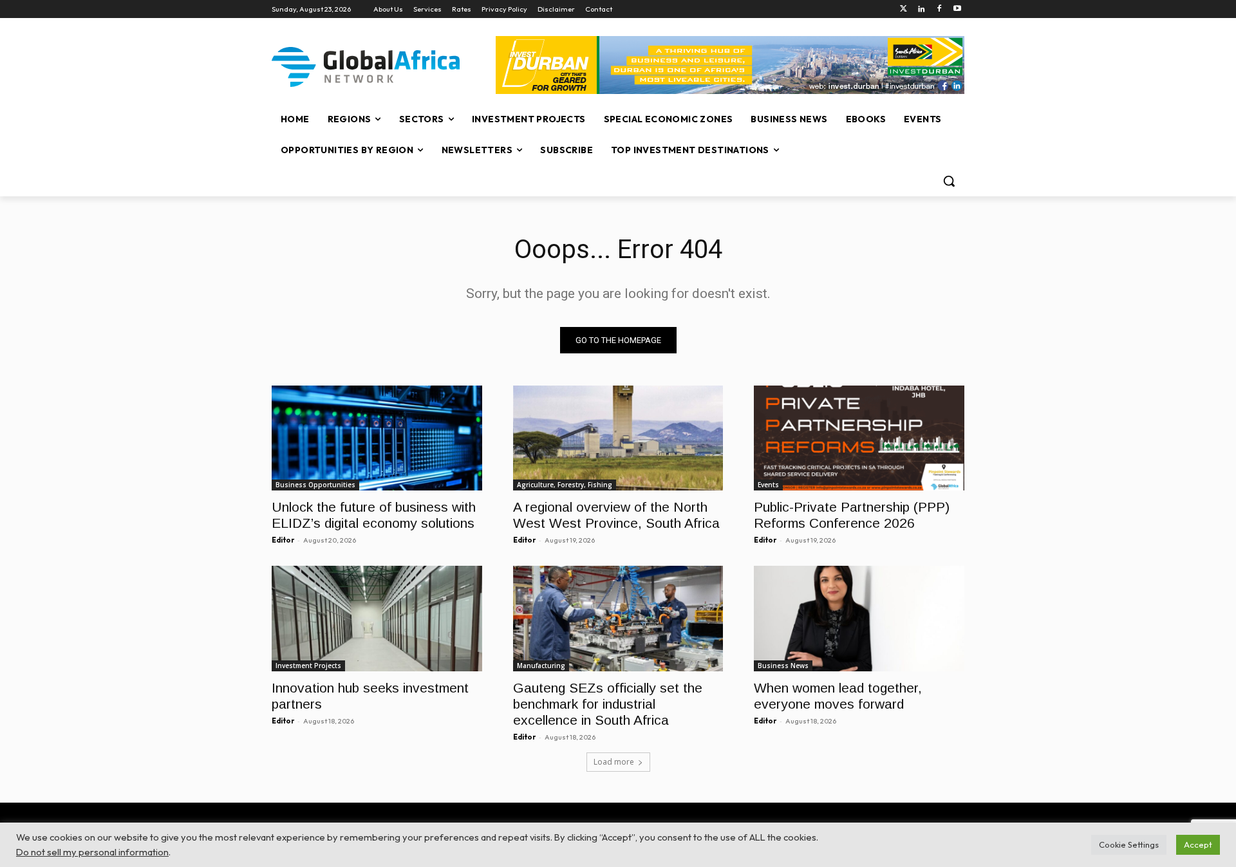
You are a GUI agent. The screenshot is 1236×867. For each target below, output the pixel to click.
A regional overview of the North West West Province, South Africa (616, 514)
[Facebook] (939, 9)
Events (768, 484)
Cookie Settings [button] (1129, 844)
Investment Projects (308, 665)
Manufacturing (541, 665)
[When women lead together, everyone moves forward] (859, 618)
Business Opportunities (315, 484)
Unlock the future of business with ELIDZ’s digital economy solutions (374, 514)
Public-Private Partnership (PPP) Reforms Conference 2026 (852, 514)
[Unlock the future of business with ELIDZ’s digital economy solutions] (377, 438)
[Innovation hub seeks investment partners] (377, 618)
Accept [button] (1198, 844)
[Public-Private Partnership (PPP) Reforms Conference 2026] (859, 438)
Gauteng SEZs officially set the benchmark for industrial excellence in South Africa (607, 703)
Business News (783, 665)
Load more (614, 761)
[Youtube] (957, 9)
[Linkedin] (921, 9)
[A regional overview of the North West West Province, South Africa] (618, 438)
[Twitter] (903, 9)
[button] (948, 180)
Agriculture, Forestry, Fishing (564, 484)
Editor (283, 540)
